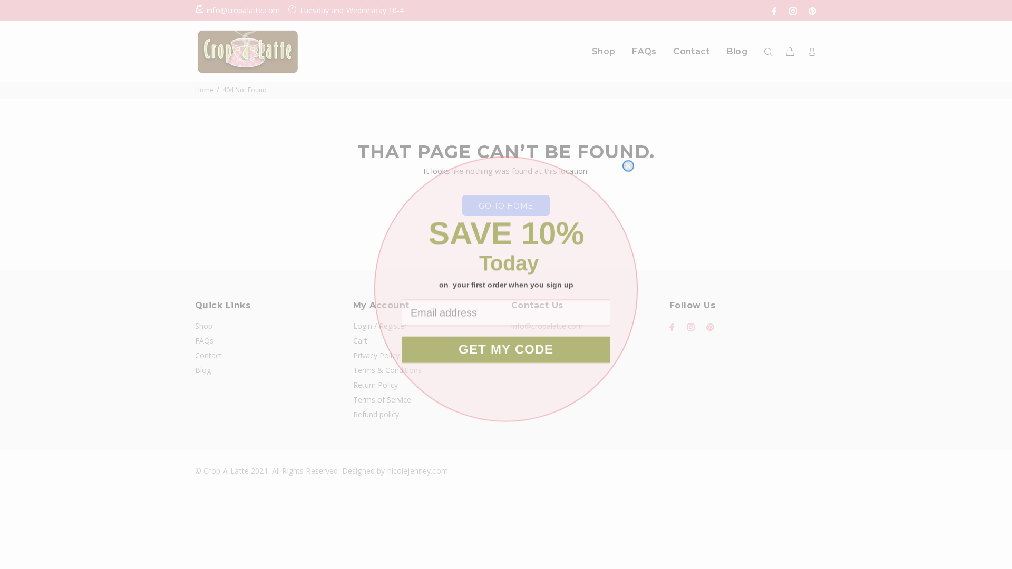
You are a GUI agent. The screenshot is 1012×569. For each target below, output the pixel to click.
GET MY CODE (506, 345)
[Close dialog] (628, 161)
